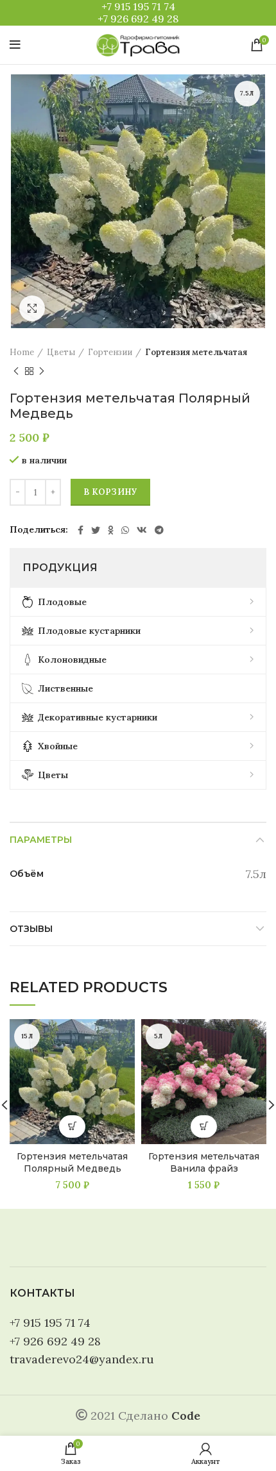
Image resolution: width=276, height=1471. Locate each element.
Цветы (61, 352)
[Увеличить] (32, 308)
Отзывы (31, 929)
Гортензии (110, 352)
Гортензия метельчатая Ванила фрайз (203, 1163)
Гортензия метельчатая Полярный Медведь (72, 1163)
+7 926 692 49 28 (138, 18)
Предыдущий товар (16, 371)
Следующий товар (41, 371)
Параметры (41, 839)
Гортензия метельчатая (196, 352)
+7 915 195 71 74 (138, 6)
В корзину (110, 491)
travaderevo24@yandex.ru (82, 1359)
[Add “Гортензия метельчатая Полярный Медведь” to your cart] (72, 1126)
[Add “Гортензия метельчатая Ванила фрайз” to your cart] (204, 1126)
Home (22, 352)
